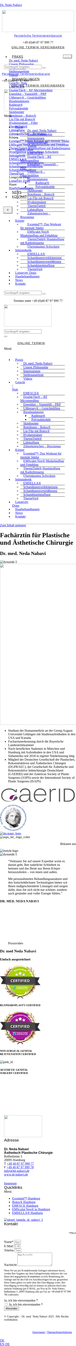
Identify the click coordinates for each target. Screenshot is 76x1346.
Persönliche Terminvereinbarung (38, 35)
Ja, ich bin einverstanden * (21, 1300)
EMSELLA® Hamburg (27, 1213)
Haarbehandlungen (27, 276)
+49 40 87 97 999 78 (20, 1167)
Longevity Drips (20, 503)
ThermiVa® (31, 498)
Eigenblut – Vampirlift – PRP (39, 166)
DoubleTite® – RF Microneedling (35, 158)
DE (2, 1340)
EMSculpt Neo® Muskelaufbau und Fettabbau (39, 233)
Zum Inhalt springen (13, 525)
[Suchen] (44, 67)
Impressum (38, 1332)
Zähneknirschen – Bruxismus (35, 215)
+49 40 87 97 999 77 (20, 1163)
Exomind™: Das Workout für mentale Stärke (40, 226)
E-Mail (9, 1246)
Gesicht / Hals (18, 386)
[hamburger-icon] (67, 56)
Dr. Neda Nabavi (11, 5)
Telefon (9, 1250)
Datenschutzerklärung (59, 1332)
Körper (19, 220)
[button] (38, 118)
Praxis (17, 56)
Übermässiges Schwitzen (43, 246)
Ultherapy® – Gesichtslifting (32, 173)
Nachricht (10, 1265)
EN (2, 1344)
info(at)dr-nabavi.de (16, 1171)
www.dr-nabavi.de (16, 1174)
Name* (9, 1242)
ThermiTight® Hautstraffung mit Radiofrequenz (42, 240)
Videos (27, 378)
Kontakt (19, 196)
